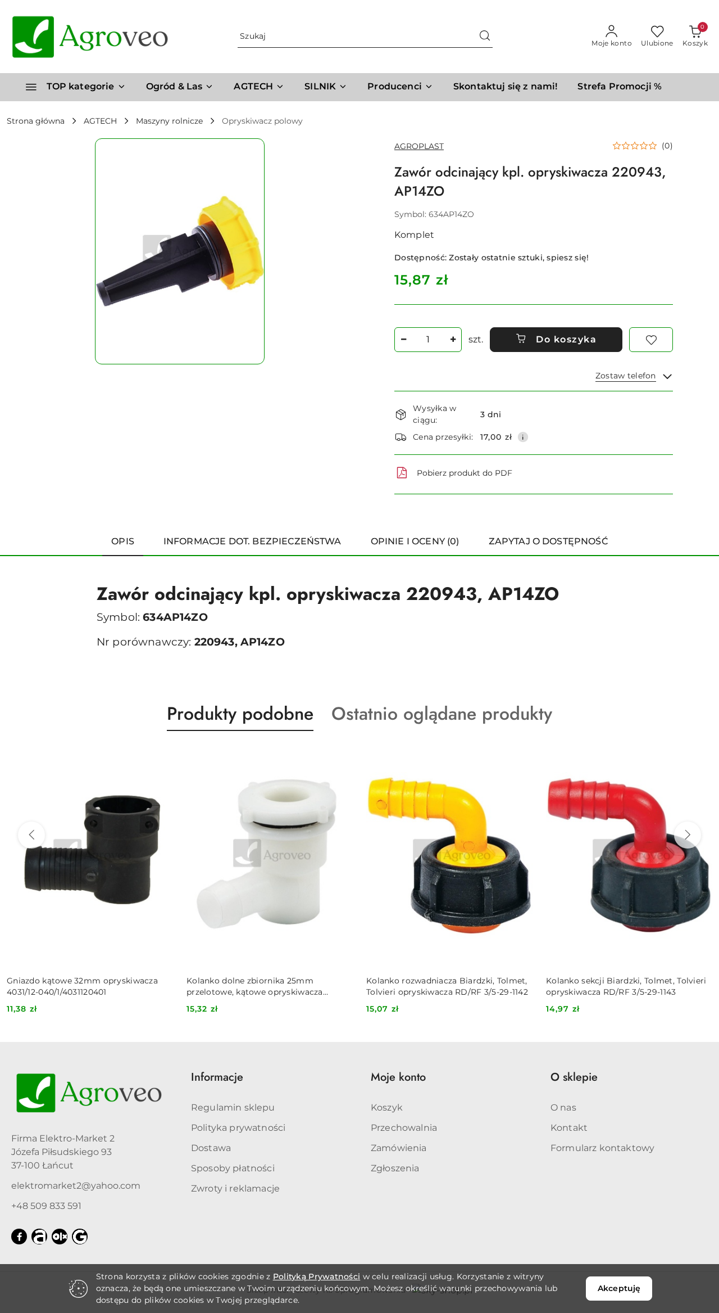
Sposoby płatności (233, 1168)
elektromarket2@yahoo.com (75, 1185)
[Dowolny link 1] (39, 1236)
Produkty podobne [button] (240, 714)
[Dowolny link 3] (80, 1236)
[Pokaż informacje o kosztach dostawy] (523, 437)
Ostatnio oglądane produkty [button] (441, 714)
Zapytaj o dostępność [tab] (548, 541)
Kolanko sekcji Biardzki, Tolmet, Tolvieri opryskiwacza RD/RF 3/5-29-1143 (446, 986)
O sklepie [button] (574, 1077)
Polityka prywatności (238, 1127)
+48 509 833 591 (46, 1206)
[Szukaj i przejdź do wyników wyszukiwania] (485, 36)
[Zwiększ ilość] (452, 339)
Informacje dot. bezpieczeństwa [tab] (252, 541)
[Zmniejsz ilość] (403, 339)
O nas (563, 1107)
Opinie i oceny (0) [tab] (415, 541)
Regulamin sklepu (233, 1107)
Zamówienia (399, 1148)
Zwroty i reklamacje (235, 1188)
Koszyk (387, 1107)
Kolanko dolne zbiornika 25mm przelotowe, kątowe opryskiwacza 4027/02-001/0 (75, 987)
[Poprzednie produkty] (31, 835)
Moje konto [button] (398, 1077)
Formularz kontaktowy (602, 1148)
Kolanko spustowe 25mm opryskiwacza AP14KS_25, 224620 (626, 986)
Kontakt (569, 1127)
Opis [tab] (122, 541)
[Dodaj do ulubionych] (651, 339)
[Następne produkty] (687, 835)
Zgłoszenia (395, 1168)
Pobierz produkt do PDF (464, 473)
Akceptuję (619, 1288)
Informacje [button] (217, 1077)
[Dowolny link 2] (59, 1236)
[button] (400, 87)
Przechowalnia (404, 1127)
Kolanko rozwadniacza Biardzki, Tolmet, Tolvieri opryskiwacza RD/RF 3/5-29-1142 (267, 986)
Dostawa (211, 1148)
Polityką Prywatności (317, 1276)
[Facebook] (19, 1236)
